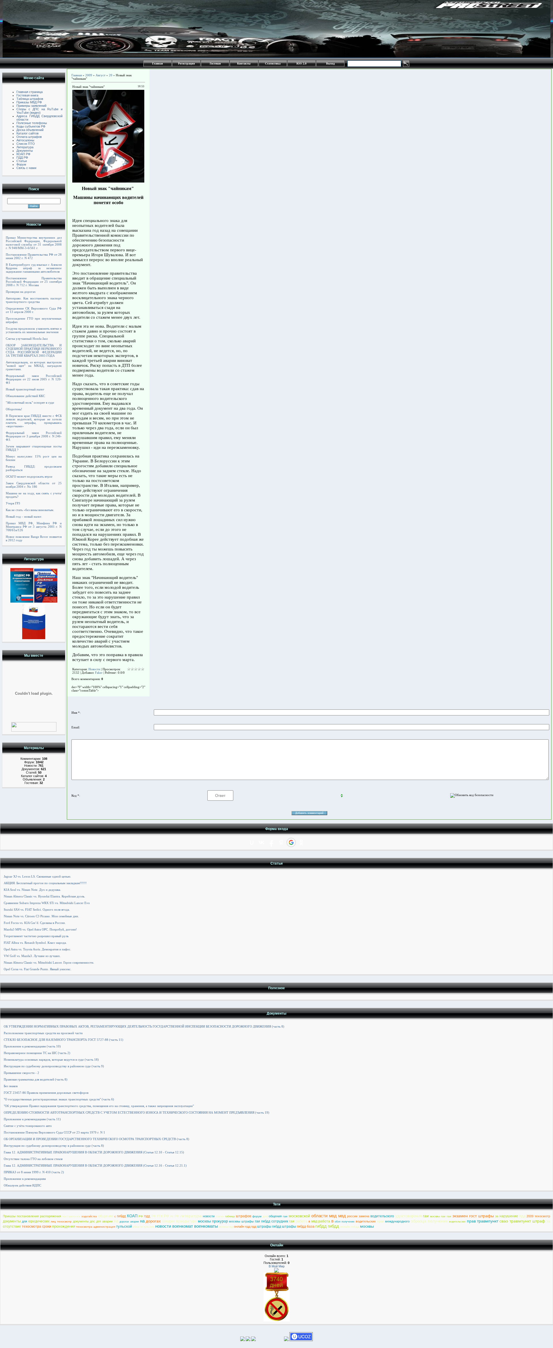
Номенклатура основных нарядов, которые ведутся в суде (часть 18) (51, 1059)
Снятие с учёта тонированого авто (28, 1125)
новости (209, 1216)
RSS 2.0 (301, 63)
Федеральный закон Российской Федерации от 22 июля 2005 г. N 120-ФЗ (34, 379)
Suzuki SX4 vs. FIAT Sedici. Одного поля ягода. (37, 909)
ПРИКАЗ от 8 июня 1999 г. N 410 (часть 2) (34, 1172)
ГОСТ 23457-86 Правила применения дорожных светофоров (46, 1092)
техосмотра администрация (95, 1226)
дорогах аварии (129, 1221)
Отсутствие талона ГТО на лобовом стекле (33, 1159)
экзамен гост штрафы (473, 1216)
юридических (39, 1221)
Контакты (244, 63)
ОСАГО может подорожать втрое (29, 476)
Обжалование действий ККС (25, 396)
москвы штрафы (241, 1221)
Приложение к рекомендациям (25, 1178)
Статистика (273, 63)
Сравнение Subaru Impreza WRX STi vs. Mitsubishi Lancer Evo (47, 903)
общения (275, 1216)
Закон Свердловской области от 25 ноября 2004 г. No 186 (34, 484)
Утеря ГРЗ (13, 503)
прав (380, 1221)
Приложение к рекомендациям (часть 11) (32, 1119)
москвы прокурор (213, 1221)
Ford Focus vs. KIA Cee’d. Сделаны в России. (35, 922)
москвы (367, 1226)
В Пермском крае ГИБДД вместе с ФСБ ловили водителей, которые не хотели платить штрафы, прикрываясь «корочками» (34, 421)
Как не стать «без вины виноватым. (30, 510)
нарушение (508, 1216)
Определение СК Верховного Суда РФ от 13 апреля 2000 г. (34, 310)
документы (12, 1221)
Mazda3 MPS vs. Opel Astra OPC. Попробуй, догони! (40, 929)
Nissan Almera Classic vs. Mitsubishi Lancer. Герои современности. (49, 962)
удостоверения (408, 1216)
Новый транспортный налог (25, 389)
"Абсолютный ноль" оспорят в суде (30, 402)
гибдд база (306, 1226)
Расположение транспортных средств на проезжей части (43, 1033)
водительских (366, 1221)
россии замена (358, 1216)
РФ (141, 1216)
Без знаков (11, 1086)
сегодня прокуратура (179, 1221)
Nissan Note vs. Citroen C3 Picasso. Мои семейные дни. (41, 916)
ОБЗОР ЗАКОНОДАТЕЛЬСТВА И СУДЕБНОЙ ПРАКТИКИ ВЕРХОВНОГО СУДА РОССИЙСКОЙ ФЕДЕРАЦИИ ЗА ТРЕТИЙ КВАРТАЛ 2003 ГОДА (34, 350)
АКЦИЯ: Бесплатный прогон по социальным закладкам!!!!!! (45, 883)
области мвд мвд (328, 1215)
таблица (230, 1216)
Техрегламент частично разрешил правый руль (36, 936)
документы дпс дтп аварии (93, 1221)
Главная (157, 63)
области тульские (143, 1226)
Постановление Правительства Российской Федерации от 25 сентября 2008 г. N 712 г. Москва (34, 281)
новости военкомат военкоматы (186, 1226)
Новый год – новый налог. (24, 516)
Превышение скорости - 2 (21, 1072)
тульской (124, 1226)
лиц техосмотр (61, 1221)
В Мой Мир (277, 1266)
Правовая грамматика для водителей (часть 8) (35, 1079)
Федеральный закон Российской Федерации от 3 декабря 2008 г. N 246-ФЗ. (34, 436)
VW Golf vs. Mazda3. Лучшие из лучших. (32, 956)
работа (301, 1221)
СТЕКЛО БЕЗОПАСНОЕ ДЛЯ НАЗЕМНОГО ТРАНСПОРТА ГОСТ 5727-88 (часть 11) (63, 1039)
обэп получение (345, 1221)
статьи (220, 1216)
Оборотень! (14, 409)
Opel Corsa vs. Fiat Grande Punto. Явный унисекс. (37, 969)
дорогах (153, 1221)
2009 (88, 75)
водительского (382, 1216)
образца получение (429, 1221)
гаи (285, 1216)
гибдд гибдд (327, 1226)
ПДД (147, 1216)
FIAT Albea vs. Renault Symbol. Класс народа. (35, 942)
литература (191, 1216)
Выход (330, 63)
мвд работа (320, 1221)
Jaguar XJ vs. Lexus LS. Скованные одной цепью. (37, 876)
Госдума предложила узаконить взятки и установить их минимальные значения (34, 330)
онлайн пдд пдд (245, 1226)
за (496, 1216)
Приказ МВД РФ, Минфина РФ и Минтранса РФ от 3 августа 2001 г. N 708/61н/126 (34, 526)
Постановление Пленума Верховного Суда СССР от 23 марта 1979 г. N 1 (54, 1132)
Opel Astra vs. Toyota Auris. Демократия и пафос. (37, 949)
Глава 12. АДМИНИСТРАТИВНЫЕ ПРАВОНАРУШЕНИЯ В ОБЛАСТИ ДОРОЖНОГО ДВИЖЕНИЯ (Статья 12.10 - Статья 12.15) (94, 1152)
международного (397, 1221)
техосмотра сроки (36, 1226)
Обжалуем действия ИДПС (22, 1185)
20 (110, 75)
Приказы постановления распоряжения (32, 1216)
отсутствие (12, 1226)
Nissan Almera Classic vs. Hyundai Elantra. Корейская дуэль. (44, 896)
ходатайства (89, 1216)
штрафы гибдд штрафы (276, 1226)
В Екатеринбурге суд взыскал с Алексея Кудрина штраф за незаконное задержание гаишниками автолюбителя (34, 268)
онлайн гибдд (349, 1226)
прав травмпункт (483, 1221)
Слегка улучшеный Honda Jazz (27, 338)
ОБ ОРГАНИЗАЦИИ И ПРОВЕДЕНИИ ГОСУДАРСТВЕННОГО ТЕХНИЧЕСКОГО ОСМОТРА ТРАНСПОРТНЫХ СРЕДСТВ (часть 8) (96, 1139)
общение (105, 1216)
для (265, 1216)
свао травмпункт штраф (522, 1221)
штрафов (243, 1216)
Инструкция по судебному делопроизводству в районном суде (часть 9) (54, 1066)
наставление (71, 1216)
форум (257, 1216)
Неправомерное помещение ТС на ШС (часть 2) (37, 1053)
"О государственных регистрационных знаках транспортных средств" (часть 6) (59, 1099)
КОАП (132, 1216)
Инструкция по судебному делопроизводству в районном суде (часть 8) (54, 1145)
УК (171, 1216)
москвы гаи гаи (440, 1216)
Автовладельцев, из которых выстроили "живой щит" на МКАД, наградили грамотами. (34, 365)
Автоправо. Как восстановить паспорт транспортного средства (34, 300)
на (116, 1220)
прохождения (63, 1226)
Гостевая (215, 63)
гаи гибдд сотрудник (271, 1221)
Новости (94, 669)
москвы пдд (226, 1226)
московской (299, 1216)
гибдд (121, 1216)
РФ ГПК (157, 1216)
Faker (99, 672)
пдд (522, 1216)
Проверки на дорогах (21, 291)
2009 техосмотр (538, 1216)
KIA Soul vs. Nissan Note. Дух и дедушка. (32, 889)
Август (100, 75)
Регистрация (186, 63)
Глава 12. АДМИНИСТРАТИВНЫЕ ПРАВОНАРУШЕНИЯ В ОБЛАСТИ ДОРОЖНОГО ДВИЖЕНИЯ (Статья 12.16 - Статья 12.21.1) (95, 1165)
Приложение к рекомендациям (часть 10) (32, 1046)
